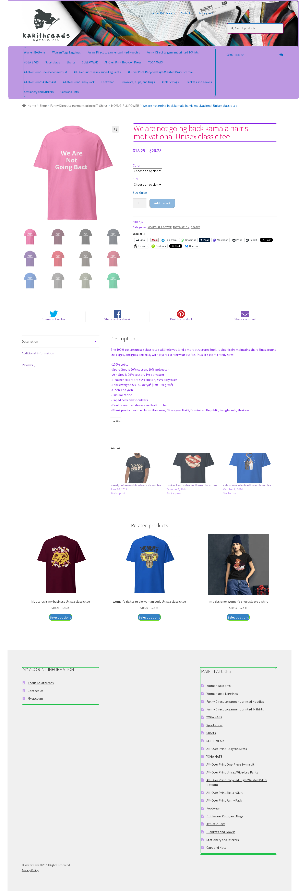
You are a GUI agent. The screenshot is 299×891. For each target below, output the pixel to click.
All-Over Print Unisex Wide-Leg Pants (97, 72)
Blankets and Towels (199, 82)
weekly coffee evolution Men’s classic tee (135, 485)
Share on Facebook (117, 319)
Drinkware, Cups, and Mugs (137, 82)
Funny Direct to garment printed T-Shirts (173, 52)
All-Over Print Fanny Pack (79, 82)
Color (137, 165)
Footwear (107, 82)
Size (136, 179)
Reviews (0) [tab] (29, 365)
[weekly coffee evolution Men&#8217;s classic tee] (136, 468)
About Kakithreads (163, 13)
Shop (43, 105)
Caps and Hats (69, 92)
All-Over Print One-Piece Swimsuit (45, 72)
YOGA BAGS (31, 62)
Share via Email (245, 319)
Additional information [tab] (38, 353)
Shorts (71, 62)
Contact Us (187, 13)
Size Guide (140, 193)
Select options (60, 617)
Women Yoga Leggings (66, 52)
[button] (115, 129)
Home (31, 105)
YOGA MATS (155, 62)
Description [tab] (30, 341)
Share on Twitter (53, 319)
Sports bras (52, 62)
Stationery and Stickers (39, 92)
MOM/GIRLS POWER (125, 105)
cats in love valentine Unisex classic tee (247, 485)
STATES (195, 227)
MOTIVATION (181, 227)
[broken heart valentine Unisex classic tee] (193, 468)
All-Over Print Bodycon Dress (123, 62)
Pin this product (181, 319)
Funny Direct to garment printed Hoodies (113, 52)
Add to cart (162, 203)
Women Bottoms (35, 52)
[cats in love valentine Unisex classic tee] (249, 468)
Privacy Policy (30, 870)
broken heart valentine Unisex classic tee (192, 485)
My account (206, 13)
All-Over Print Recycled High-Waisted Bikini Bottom (160, 72)
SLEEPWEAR (90, 62)
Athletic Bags (170, 82)
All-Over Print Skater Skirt (40, 82)
